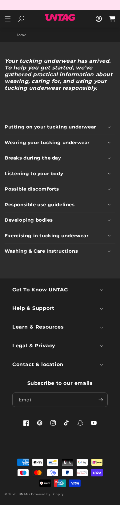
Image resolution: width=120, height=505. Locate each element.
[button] (7, 19)
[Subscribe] (100, 400)
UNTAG (24, 494)
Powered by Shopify (47, 494)
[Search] (21, 18)
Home (20, 35)
